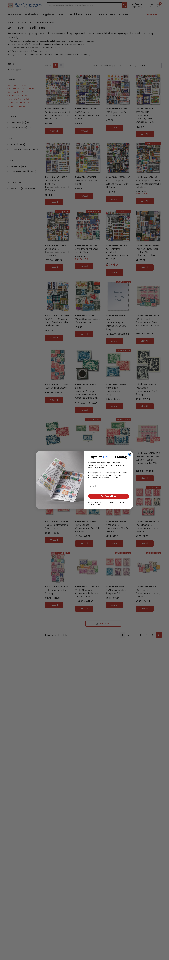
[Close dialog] (130, 453)
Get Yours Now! (109, 496)
